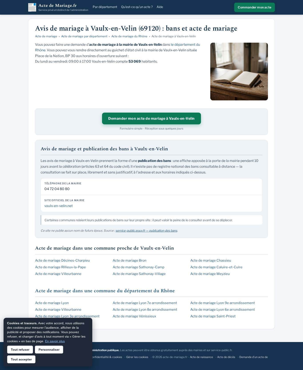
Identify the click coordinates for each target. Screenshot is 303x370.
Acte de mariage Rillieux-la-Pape (60, 267)
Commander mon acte (254, 7)
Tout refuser (20, 349)
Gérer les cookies (137, 357)
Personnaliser (49, 349)
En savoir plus (55, 341)
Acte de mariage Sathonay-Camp (138, 267)
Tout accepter (21, 359)
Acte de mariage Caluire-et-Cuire (216, 267)
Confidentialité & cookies (106, 357)
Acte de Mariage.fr (63, 7)
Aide (160, 7)
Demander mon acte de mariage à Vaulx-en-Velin (151, 118)
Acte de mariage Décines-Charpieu (62, 261)
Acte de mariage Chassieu (210, 261)
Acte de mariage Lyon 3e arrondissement (67, 316)
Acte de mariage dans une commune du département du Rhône (105, 290)
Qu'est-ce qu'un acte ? (137, 7)
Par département (105, 7)
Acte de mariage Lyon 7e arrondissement (145, 303)
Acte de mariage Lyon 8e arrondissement (145, 310)
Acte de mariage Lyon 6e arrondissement (222, 310)
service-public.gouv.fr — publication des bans (146, 230)
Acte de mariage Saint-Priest (213, 316)
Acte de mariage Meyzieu (210, 274)
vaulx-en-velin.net (58, 206)
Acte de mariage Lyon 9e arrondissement (222, 303)
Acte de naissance (201, 357)
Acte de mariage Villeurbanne (58, 274)
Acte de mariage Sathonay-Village (139, 274)
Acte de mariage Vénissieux (134, 316)
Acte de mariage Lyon (52, 303)
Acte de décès (226, 357)
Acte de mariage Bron (129, 261)
